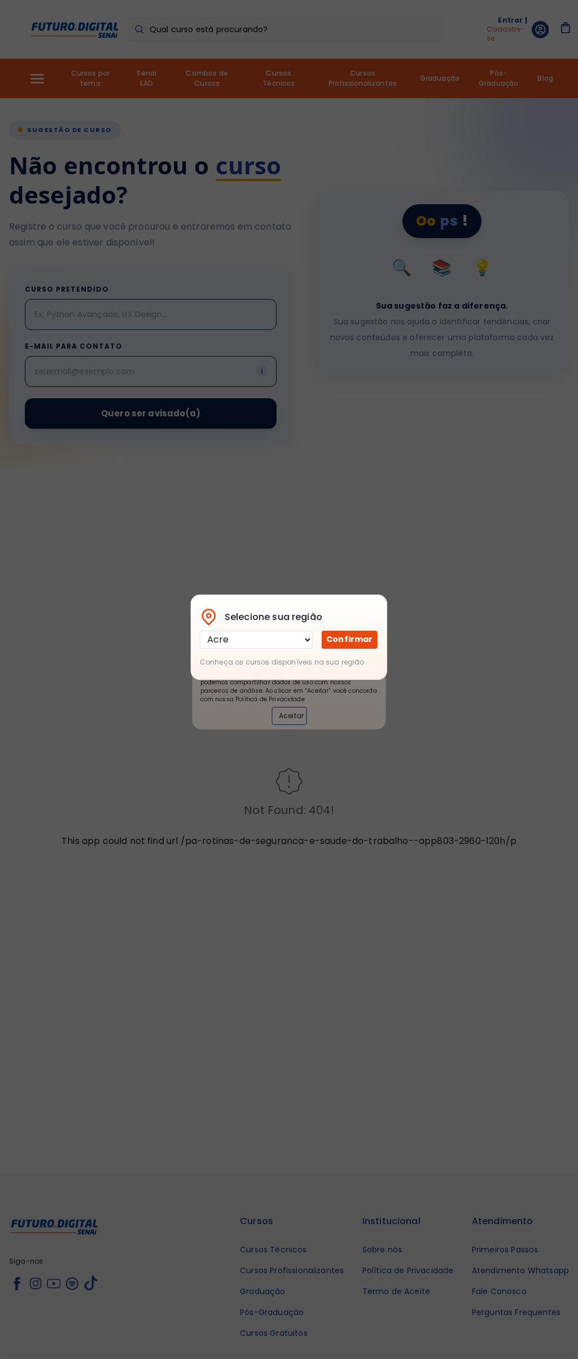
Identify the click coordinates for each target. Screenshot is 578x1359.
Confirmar (349, 639)
